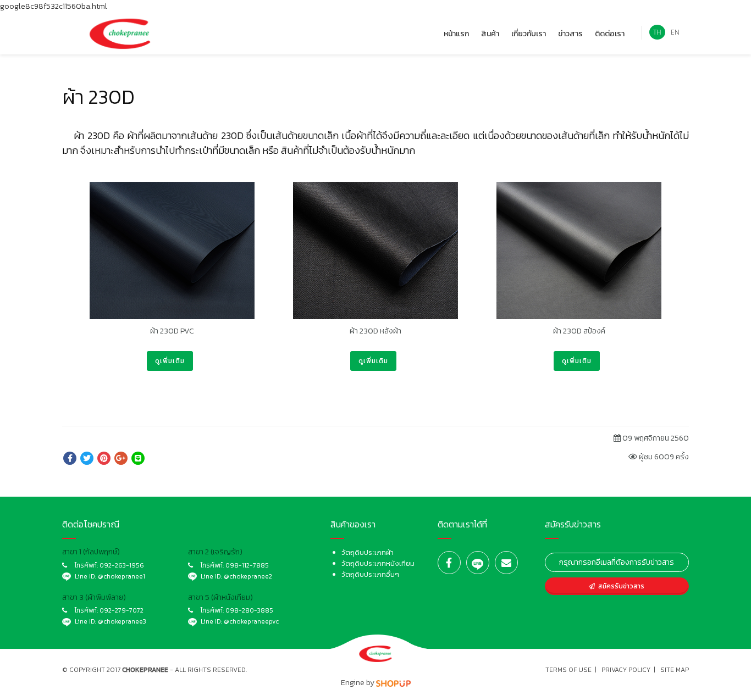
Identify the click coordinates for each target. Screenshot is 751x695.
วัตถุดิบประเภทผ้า (367, 552)
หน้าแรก (456, 34)
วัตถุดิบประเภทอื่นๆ (370, 574)
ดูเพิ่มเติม (170, 361)
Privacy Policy (625, 670)
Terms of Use (568, 670)
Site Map (674, 670)
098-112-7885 (247, 565)
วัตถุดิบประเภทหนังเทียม (378, 563)
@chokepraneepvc (251, 621)
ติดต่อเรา (610, 34)
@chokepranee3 (122, 621)
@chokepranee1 (121, 576)
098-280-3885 (249, 610)
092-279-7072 (121, 610)
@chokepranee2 (248, 576)
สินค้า (490, 34)
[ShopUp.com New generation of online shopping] (393, 682)
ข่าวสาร (570, 34)
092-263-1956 (122, 565)
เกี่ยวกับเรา (528, 34)
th (657, 32)
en (675, 32)
